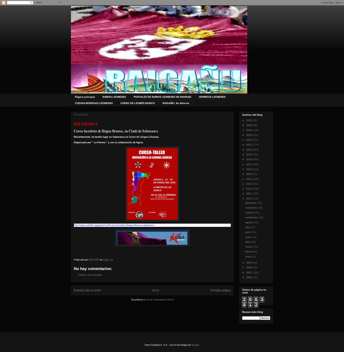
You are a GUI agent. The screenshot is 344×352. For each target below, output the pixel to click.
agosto (249, 222)
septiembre (252, 217)
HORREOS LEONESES (212, 96)
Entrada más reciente (87, 290)
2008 (249, 267)
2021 (249, 144)
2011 (249, 193)
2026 (249, 120)
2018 (249, 159)
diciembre (251, 202)
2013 (249, 183)
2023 (249, 135)
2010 (249, 198)
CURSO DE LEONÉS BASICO (137, 103)
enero (249, 256)
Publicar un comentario (90, 275)
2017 (249, 164)
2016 (249, 169)
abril (248, 241)
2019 (249, 154)
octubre (250, 212)
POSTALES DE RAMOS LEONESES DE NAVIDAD (162, 96)
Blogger (195, 345)
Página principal (85, 96)
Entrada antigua (221, 290)
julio (247, 227)
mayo (248, 237)
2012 (249, 188)
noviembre (251, 207)
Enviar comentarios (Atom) (160, 299)
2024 (249, 130)
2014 (249, 179)
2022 (249, 139)
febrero (249, 251)
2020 (249, 149)
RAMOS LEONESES (114, 96)
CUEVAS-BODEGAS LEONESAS (94, 103)
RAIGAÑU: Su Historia (176, 103)
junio (248, 232)
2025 (249, 125)
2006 (249, 277)
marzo (249, 246)
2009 (249, 262)
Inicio (155, 290)
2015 (249, 174)
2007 (249, 272)
